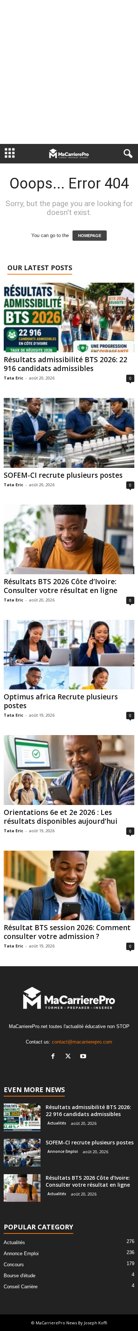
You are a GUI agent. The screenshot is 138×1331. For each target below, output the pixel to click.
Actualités (56, 1123)
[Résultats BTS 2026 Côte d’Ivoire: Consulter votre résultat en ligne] (69, 539)
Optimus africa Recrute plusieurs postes (61, 701)
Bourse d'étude (19, 1275)
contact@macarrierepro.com (82, 1042)
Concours (14, 1264)
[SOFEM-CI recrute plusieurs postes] (69, 432)
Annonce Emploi (62, 1151)
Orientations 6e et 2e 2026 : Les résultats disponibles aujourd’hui (60, 817)
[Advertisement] (69, 72)
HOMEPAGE (89, 235)
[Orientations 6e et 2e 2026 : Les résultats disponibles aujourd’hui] (69, 770)
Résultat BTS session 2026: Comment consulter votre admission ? (67, 932)
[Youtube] (84, 1057)
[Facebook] (54, 1057)
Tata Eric (13, 378)
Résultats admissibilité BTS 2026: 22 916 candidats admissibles (65, 364)
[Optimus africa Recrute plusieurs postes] (69, 654)
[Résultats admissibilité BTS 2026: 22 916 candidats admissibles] (69, 317)
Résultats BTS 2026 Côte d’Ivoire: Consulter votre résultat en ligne (60, 586)
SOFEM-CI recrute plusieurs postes (63, 475)
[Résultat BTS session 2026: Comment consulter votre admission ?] (69, 885)
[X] (69, 1057)
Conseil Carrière (21, 1286)
